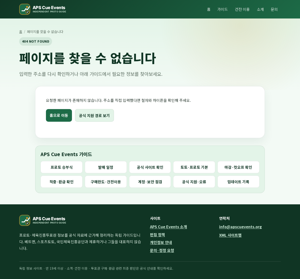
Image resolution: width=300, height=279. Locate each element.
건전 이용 (242, 9)
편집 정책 (157, 234)
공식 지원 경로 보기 (94, 115)
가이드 (222, 9)
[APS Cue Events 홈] (45, 9)
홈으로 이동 (59, 115)
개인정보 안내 (161, 242)
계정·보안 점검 (150, 181)
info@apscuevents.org (240, 226)
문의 (274, 9)
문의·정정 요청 (162, 250)
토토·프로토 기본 (194, 167)
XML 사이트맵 (230, 235)
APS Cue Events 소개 (168, 226)
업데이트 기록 (238, 181)
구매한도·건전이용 (106, 181)
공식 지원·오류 (194, 181)
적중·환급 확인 (61, 181)
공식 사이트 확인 (150, 167)
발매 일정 (105, 167)
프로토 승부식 (62, 167)
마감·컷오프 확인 (238, 167)
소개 (260, 9)
